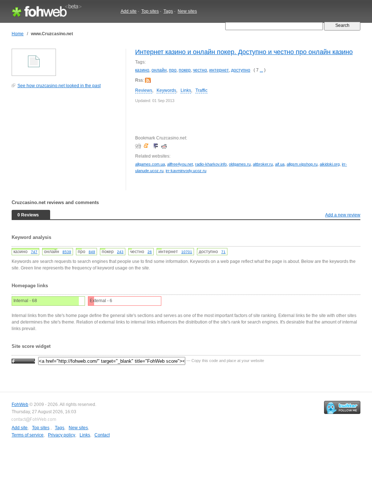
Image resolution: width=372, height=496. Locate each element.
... (261, 70)
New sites (187, 11)
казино (142, 70)
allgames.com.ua (150, 164)
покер (185, 70)
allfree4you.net (180, 164)
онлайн (159, 70)
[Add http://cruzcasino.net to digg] (139, 146)
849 (92, 252)
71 (223, 252)
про (173, 70)
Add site (129, 11)
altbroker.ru (263, 164)
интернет (219, 70)
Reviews (143, 90)
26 (149, 252)
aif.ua (279, 164)
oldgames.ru (240, 164)
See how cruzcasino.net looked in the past (59, 85)
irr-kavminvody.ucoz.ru (186, 170)
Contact (102, 435)
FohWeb (20, 404)
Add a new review (342, 214)
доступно (240, 70)
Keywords (166, 90)
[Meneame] (147, 146)
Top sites (150, 11)
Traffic (201, 90)
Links (186, 90)
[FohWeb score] (23, 360)
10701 (186, 252)
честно (200, 70)
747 (34, 252)
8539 (66, 252)
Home (18, 33)
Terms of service (28, 435)
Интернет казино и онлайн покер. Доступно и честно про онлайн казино (244, 52)
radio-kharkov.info (211, 164)
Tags (168, 11)
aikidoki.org (330, 164)
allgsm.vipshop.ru (302, 164)
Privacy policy (61, 435)
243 (120, 252)
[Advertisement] (66, 143)
